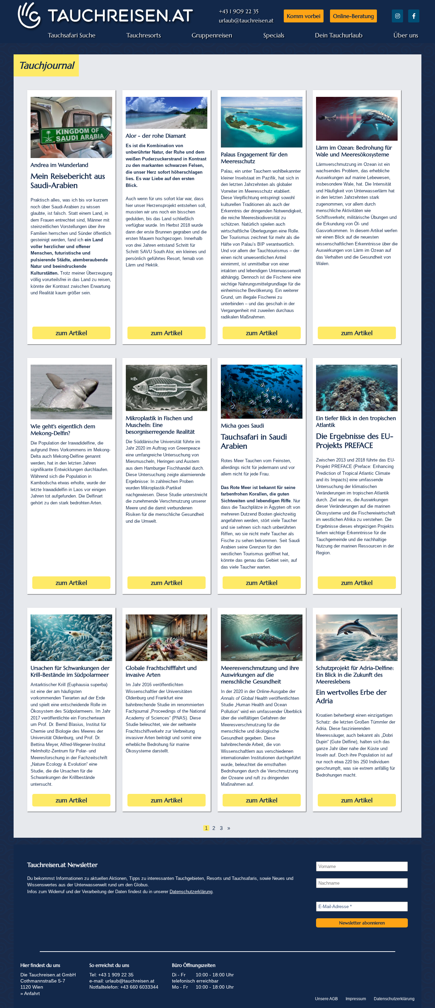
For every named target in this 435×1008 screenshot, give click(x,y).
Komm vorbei (303, 16)
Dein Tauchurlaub (339, 35)
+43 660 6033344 (139, 987)
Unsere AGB (326, 998)
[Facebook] (413, 16)
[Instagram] (397, 16)
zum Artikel (71, 333)
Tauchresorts (143, 35)
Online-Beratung (353, 16)
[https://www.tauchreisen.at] (105, 28)
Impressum (356, 998)
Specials (273, 35)
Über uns (406, 35)
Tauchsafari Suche (71, 35)
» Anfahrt (30, 993)
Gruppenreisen (212, 35)
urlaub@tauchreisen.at (246, 20)
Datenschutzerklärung (191, 891)
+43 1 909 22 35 (238, 11)
